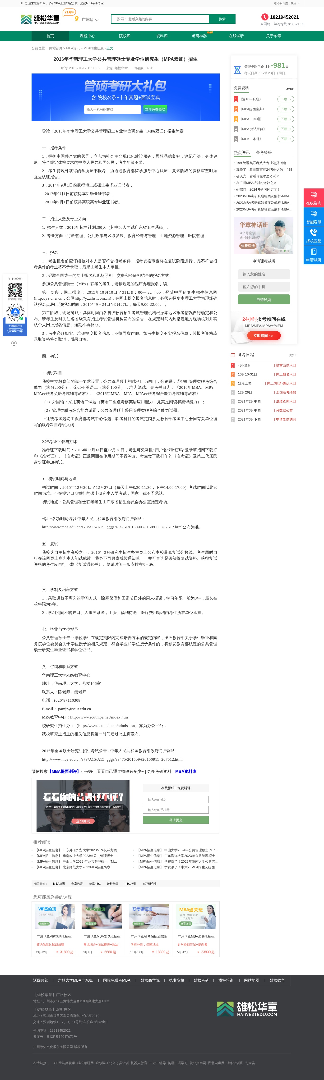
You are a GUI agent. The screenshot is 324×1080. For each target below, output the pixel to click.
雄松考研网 (85, 1063)
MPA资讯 (73, 48)
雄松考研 (201, 980)
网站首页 (55, 48)
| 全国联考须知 (285, 392)
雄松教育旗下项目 (285, 3)
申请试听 (264, 300)
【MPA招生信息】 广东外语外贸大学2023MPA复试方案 (76, 850)
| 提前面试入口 (285, 365)
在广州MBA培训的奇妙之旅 (256, 183)
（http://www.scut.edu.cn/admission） (106, 725)
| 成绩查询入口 (285, 401)
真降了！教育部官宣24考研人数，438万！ (267, 169)
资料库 (162, 36)
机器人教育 (139, 1063)
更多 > (293, 355)
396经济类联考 (64, 1063)
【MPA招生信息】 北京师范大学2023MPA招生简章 (72, 867)
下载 (284, 99)
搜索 (222, 19)
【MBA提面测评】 (64, 771)
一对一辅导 (157, 1063)
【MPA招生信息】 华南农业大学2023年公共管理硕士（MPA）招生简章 (87, 856)
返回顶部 (40, 980)
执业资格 (176, 980)
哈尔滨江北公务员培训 (112, 1063)
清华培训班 (235, 1063)
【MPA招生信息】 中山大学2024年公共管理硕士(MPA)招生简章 (184, 850)
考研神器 (199, 36)
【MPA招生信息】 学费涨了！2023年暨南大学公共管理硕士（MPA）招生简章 (194, 861)
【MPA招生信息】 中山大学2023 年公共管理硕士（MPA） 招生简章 (85, 861)
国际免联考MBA (117, 980)
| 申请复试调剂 (285, 419)
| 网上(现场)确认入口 (280, 383)
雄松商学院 (150, 980)
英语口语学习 (178, 1063)
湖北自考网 (216, 1063)
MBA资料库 (185, 771)
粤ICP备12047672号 (61, 1037)
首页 (50, 36)
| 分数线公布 (283, 410)
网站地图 (252, 980)
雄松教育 (277, 980)
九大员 (250, 1063)
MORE (290, 89)
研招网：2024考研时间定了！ (258, 189)
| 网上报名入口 (285, 374)
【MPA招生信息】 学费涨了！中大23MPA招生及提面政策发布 (182, 867)
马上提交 (176, 820)
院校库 (124, 36)
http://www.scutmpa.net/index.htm (99, 717)
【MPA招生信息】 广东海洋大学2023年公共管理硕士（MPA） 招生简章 (190, 856)
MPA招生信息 (93, 48)
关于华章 (273, 36)
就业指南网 (198, 1063)
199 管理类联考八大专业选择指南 (261, 163)
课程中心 (87, 36)
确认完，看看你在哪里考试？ (257, 176)
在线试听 (236, 36)
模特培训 (226, 980)
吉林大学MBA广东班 (76, 980)
